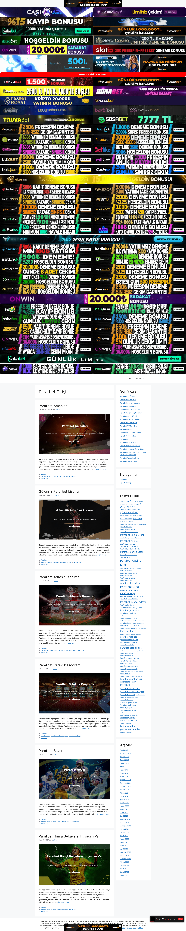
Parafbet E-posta (126, 439)
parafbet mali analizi (69, 476)
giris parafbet (138, 504)
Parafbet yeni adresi (128, 705)
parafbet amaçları (46, 476)
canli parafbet (139, 501)
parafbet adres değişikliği (126, 524)
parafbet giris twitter (130, 583)
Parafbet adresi (140, 524)
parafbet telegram (128, 682)
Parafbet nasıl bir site (131, 647)
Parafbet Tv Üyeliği (127, 396)
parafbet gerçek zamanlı (126, 580)
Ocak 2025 (124, 763)
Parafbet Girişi (57, 476)
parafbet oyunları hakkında (126, 653)
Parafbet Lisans (126, 429)
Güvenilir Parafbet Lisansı (59, 491)
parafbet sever (55, 821)
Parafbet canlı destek (131, 551)
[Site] (46, 129)
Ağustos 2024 (125, 780)
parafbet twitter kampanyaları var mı (129, 697)
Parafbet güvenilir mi (130, 610)
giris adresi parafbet (126, 504)
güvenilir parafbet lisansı (49, 562)
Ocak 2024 (124, 803)
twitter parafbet (127, 726)
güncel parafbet (129, 512)
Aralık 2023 (124, 806)
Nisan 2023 (124, 832)
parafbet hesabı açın (125, 615)
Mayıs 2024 (124, 790)
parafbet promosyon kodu (128, 669)
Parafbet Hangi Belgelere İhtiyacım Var (69, 836)
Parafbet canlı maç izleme (128, 555)
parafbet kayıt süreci (125, 628)
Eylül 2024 (124, 776)
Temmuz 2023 (125, 823)
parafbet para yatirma (127, 656)
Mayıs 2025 (124, 757)
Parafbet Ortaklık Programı (60, 665)
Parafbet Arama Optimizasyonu (132, 413)
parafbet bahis (126, 527)
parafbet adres (126, 521)
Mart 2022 (124, 869)
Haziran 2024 (125, 786)
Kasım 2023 (124, 809)
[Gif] (93, 179)
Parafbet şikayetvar (128, 720)
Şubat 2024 (124, 800)
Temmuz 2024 (125, 783)
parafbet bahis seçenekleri (129, 532)
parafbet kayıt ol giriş (137, 625)
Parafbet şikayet (127, 718)
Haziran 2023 (125, 826)
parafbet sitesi (125, 674)
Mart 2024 (124, 796)
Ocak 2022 (124, 875)
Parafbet (129, 378)
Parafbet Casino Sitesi (130, 562)
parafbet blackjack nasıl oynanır (130, 538)
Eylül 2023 (124, 816)
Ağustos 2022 (125, 852)
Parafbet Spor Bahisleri (131, 679)
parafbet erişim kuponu (126, 570)
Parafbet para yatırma (129, 658)
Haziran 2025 (125, 753)
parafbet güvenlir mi (128, 613)
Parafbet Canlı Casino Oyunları (130, 549)
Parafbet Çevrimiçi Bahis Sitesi (132, 449)
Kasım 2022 (124, 842)
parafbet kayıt (125, 623)
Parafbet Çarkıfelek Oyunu (130, 433)
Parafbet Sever (50, 751)
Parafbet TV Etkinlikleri (129, 426)
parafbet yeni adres (128, 702)
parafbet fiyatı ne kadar (64, 562)
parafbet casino (125, 557)
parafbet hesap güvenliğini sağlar (128, 618)
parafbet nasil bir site (127, 645)
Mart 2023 (124, 836)
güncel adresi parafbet (130, 509)
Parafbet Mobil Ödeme (129, 442)
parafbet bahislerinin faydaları (127, 529)
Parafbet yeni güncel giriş (128, 710)
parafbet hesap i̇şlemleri (126, 620)
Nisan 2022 (124, 865)
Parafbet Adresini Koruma (59, 577)
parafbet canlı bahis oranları (67, 650)
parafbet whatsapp (75, 736)
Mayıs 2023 (124, 829)
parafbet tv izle (127, 694)
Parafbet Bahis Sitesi (132, 534)
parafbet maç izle (128, 637)
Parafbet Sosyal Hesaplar (130, 403)
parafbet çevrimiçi (124, 712)
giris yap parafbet (128, 506)
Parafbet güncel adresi (133, 601)
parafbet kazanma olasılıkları (138, 628)
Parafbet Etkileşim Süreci (130, 446)
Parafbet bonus (129, 541)
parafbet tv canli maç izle (132, 691)
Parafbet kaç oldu (129, 631)
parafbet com (124, 568)
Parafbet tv (126, 685)
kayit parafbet (138, 515)
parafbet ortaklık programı (59, 736)
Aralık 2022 (124, 839)
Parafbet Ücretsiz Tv (128, 400)
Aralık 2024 (124, 767)
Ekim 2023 (124, 813)
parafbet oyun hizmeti (137, 651)
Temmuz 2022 (125, 855)
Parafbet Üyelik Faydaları (130, 410)
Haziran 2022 (125, 859)
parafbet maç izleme (129, 640)
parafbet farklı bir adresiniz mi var (128, 573)
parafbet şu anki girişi (125, 723)
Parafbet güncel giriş (127, 605)
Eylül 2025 (124, 750)
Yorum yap (44, 478)
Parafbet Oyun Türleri (128, 416)
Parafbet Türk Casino (128, 461)
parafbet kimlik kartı (125, 634)
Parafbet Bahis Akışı (128, 406)
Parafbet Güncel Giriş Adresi (131, 608)
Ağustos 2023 (125, 819)
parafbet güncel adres (129, 599)
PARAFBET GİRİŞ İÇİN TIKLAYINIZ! (93, 74)
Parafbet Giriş (140, 378)
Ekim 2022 (124, 846)
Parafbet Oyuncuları (128, 436)
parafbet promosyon (129, 666)
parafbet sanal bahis (125, 671)
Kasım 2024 (124, 770)
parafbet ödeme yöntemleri (129, 715)
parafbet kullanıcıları (136, 634)
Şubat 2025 (124, 760)
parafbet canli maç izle (127, 544)
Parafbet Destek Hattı (128, 423)
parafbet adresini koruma (49, 650)
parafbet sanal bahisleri (137, 671)
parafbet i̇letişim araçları (126, 732)
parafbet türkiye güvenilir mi (70, 821)
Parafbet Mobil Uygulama (128, 642)
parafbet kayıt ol (125, 626)
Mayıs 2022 (124, 862)
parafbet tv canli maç (130, 688)
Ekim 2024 (124, 773)
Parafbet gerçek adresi (127, 578)
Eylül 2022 (124, 849)
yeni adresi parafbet (130, 729)
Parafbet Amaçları (53, 406)
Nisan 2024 (124, 793)
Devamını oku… (101, 469)
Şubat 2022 (124, 872)
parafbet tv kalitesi (140, 695)
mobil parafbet (126, 519)
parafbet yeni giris (126, 708)
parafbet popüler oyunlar (126, 663)
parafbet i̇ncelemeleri (138, 620)
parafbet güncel (138, 596)
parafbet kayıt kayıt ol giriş (139, 623)
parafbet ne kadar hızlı (125, 651)
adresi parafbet (127, 501)
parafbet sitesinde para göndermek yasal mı (131, 676)
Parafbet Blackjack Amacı (130, 419)
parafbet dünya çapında (136, 568)
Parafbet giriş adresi (129, 590)
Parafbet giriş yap (126, 596)
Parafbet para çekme (128, 661)
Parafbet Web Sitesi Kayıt (130, 458)
